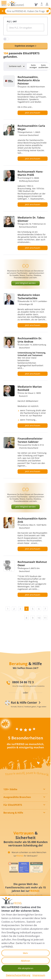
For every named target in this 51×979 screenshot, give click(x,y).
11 (45, 617)
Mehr (25, 953)
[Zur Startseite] (16, 4)
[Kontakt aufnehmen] (42, 4)
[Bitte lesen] (8, 4)
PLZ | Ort (12, 21)
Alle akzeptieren (25, 968)
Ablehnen (25, 960)
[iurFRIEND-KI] (36, 4)
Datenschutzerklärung (18, 975)
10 (39, 617)
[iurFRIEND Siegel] (13, 867)
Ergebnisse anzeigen (24, 45)
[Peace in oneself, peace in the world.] (5, 723)
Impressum (38, 975)
